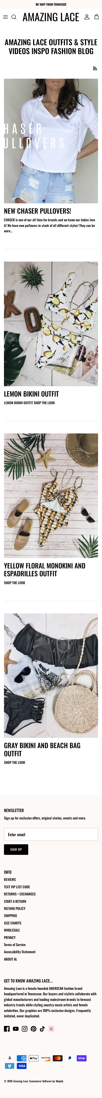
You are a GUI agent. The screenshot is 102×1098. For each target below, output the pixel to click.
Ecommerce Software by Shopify (46, 1081)
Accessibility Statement (20, 951)
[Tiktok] (42, 1029)
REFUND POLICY (15, 908)
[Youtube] (16, 1029)
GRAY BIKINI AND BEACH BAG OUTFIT (42, 749)
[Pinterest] (33, 1029)
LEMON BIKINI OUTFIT (31, 394)
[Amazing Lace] (51, 17)
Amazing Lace (20, 1081)
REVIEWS (10, 879)
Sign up (16, 849)
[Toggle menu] (5, 17)
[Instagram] (24, 1029)
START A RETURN (15, 901)
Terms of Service (15, 944)
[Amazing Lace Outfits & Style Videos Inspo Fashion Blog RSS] (95, 68)
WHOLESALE (12, 930)
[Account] (85, 17)
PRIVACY (10, 937)
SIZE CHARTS (12, 922)
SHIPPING (10, 915)
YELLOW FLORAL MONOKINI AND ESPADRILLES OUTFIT (44, 569)
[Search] (16, 17)
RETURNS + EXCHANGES (20, 893)
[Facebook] (7, 1029)
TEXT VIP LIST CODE (17, 886)
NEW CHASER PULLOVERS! (37, 211)
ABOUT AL (10, 959)
